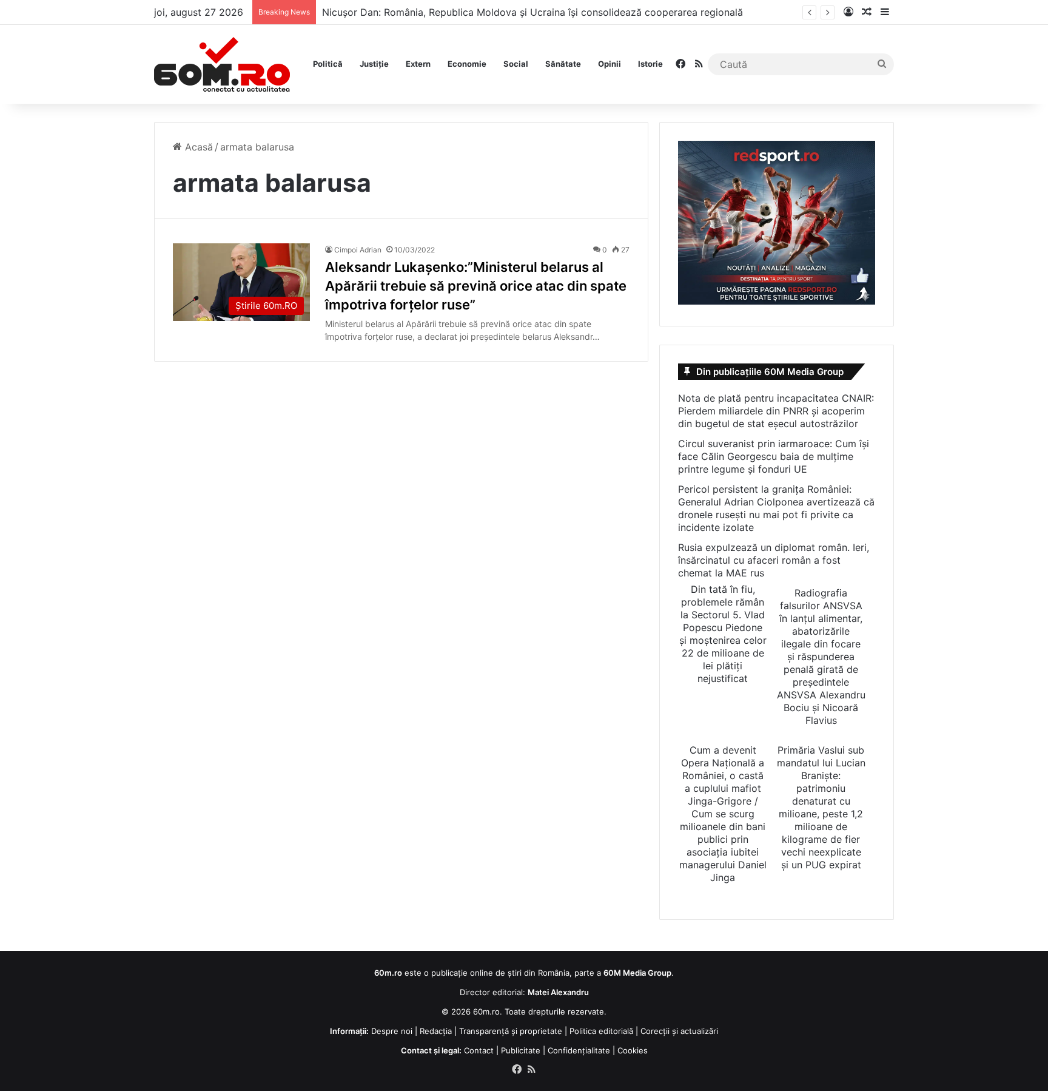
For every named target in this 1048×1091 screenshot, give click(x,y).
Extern (418, 64)
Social (515, 64)
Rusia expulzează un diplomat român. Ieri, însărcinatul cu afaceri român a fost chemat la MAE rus (773, 560)
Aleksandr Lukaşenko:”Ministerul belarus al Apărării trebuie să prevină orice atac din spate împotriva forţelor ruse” (475, 285)
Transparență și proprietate (510, 1031)
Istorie (650, 64)
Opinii (609, 64)
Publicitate (520, 1050)
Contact (479, 1050)
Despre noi (391, 1031)
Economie (467, 64)
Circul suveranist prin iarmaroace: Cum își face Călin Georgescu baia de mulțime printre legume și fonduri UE (773, 456)
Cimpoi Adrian (357, 249)
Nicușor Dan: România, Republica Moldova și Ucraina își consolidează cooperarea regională (532, 12)
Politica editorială (601, 1031)
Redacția (436, 1031)
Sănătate (563, 64)
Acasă (197, 147)
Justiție (374, 64)
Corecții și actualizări (679, 1031)
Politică (328, 64)
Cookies (632, 1050)
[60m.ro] (222, 64)
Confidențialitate (579, 1050)
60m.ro (486, 1011)
